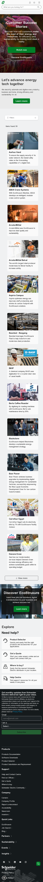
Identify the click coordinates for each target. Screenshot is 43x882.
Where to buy (7, 784)
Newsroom (6, 811)
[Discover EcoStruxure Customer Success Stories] (21, 57)
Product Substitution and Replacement (16, 764)
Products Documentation (11, 754)
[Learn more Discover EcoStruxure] (21, 609)
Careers (5, 798)
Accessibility (6, 808)
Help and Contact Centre (11, 774)
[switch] (4, 878)
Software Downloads (10, 758)
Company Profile (8, 801)
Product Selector (8, 761)
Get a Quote (6, 781)
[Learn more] (21, 100)
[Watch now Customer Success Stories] (21, 50)
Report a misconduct (10, 805)
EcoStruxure (6, 825)
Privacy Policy (17, 711)
